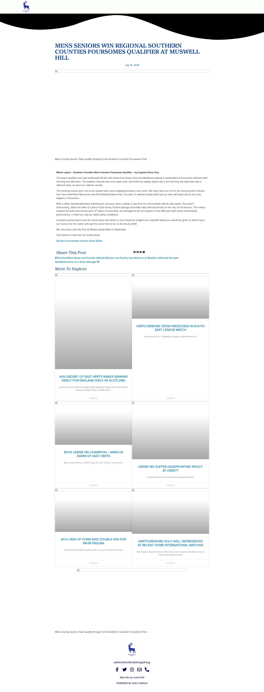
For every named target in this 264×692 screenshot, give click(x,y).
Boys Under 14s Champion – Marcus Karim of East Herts (93, 454)
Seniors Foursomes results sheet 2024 (79, 241)
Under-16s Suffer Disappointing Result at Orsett (170, 468)
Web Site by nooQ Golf (132, 677)
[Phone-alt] (147, 669)
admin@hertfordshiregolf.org (132, 662)
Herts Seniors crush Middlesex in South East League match (170, 328)
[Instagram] (132, 669)
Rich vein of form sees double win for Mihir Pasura (93, 541)
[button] (134, 252)
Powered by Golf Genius (132, 683)
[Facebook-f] (117, 669)
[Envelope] (139, 669)
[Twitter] (124, 669)
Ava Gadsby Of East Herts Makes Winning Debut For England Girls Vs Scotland (93, 378)
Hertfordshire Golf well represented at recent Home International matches (170, 543)
